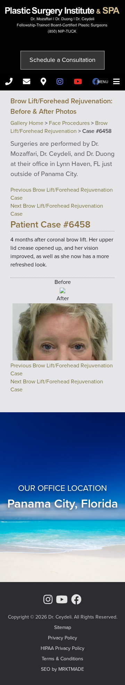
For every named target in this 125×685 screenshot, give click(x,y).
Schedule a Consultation (62, 59)
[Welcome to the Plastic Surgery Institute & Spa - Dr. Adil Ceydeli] (62, 31)
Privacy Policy (62, 638)
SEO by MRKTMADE (62, 669)
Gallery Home (26, 123)
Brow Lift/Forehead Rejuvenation (59, 127)
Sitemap (62, 627)
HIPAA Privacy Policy (62, 648)
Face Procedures (69, 123)
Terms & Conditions (62, 658)
